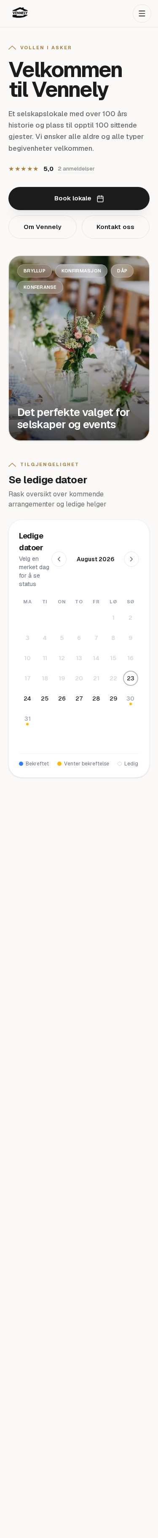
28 (96, 698)
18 (45, 678)
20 (79, 678)
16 (130, 658)
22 (113, 678)
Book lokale (72, 198)
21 (96, 678)
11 (45, 658)
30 (130, 698)
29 (113, 698)
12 (62, 658)
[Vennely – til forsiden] (20, 13)
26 (62, 698)
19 (62, 678)
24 (27, 698)
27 (79, 698)
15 (113, 658)
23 (130, 678)
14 (96, 658)
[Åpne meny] (142, 13)
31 (27, 718)
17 (27, 678)
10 (27, 658)
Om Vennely (43, 227)
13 (79, 658)
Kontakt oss (115, 227)
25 (44, 698)
